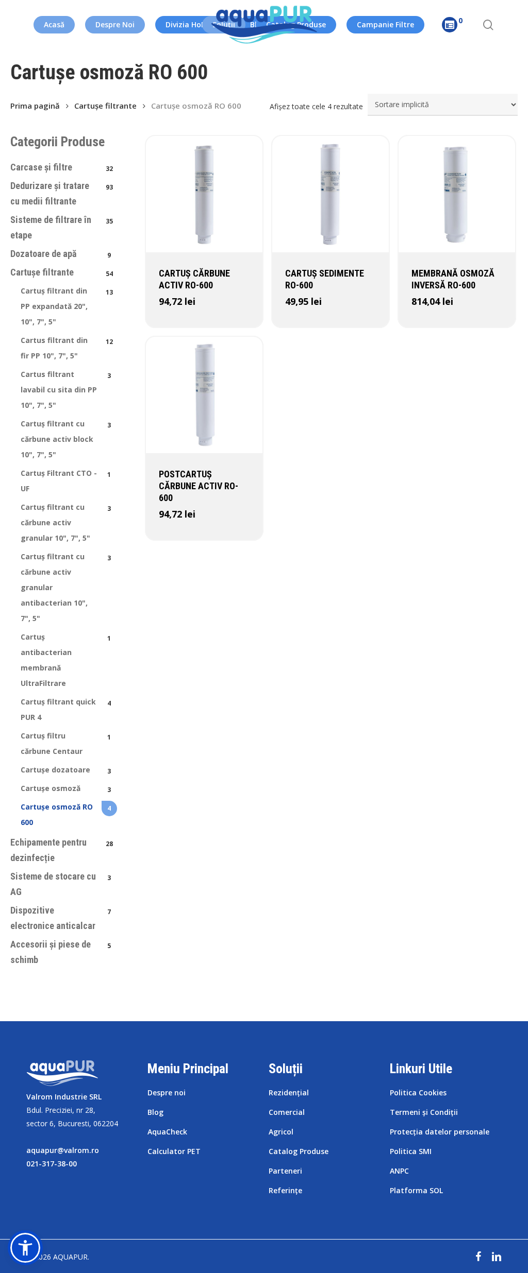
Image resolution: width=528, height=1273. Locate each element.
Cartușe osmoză (50, 788)
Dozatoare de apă (43, 253)
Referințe (285, 1190)
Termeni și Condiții (424, 1112)
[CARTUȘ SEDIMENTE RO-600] (330, 194)
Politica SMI (411, 1151)
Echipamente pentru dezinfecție (48, 850)
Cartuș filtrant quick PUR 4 (58, 709)
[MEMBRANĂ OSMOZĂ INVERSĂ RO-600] (457, 194)
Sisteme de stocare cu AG (53, 884)
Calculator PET (174, 1151)
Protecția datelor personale (439, 1132)
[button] (25, 1248)
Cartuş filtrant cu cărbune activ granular (55, 522)
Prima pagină (35, 105)
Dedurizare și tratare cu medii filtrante (49, 193)
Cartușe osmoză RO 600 (57, 814)
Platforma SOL (416, 1190)
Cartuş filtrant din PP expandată (54, 306)
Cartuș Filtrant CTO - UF (59, 480)
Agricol (281, 1132)
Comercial (287, 1112)
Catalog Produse (298, 1151)
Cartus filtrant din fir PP (54, 347)
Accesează (185, 320)
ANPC (399, 1171)
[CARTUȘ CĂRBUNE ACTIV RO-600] (204, 194)
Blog (155, 1112)
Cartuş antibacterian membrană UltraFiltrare (46, 660)
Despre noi (166, 1092)
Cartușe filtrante (105, 105)
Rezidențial (289, 1092)
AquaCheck (167, 1132)
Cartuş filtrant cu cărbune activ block (57, 439)
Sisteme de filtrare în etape (50, 227)
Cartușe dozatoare (55, 770)
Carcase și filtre (41, 167)
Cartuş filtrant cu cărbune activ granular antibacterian (54, 587)
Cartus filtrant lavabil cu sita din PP (59, 389)
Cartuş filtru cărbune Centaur (51, 743)
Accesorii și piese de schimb (50, 952)
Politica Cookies (418, 1092)
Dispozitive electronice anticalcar (52, 918)
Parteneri (285, 1171)
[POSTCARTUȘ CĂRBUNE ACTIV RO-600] (204, 395)
